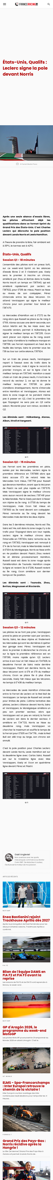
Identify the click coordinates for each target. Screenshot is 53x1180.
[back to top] (46, 1173)
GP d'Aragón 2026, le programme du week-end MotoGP (24, 1030)
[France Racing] (26, 4)
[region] (26, 31)
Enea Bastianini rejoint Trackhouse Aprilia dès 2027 (26, 919)
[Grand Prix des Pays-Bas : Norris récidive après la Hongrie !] (26, 1118)
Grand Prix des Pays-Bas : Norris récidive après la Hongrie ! (24, 1144)
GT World (7, 1076)
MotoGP (6, 911)
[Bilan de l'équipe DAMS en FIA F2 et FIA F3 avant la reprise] (26, 949)
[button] (26, 440)
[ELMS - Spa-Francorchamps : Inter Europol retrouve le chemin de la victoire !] (26, 1060)
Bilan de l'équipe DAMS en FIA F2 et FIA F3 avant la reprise (24, 975)
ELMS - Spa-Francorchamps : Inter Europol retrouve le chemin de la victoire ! (26, 1086)
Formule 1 (7, 1135)
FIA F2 (5, 965)
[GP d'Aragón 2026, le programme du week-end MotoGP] (26, 1005)
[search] (48, 4)
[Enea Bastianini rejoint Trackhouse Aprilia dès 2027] (26, 894)
